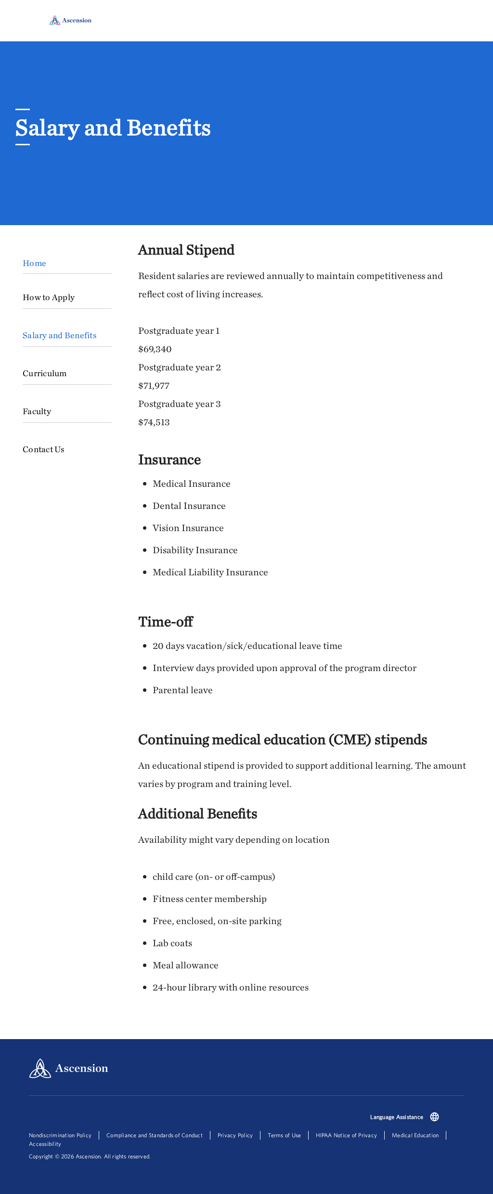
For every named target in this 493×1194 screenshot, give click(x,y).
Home (34, 262)
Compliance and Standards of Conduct (154, 1135)
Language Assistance (396, 1116)
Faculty (37, 411)
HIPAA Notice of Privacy (346, 1135)
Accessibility (45, 1143)
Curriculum (45, 373)
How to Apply (49, 297)
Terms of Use (284, 1135)
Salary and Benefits (60, 335)
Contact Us (44, 449)
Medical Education (415, 1135)
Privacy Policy (235, 1135)
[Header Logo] (70, 20)
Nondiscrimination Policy (60, 1135)
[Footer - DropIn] (434, 1117)
